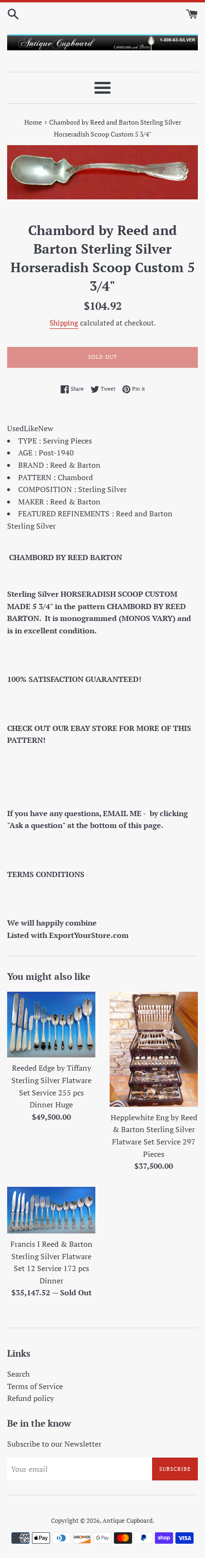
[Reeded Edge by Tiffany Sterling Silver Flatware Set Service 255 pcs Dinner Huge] (51, 1025)
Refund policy (30, 1398)
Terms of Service (35, 1386)
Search (18, 1374)
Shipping (64, 322)
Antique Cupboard (127, 1521)
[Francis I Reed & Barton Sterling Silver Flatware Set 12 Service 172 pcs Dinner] (51, 1210)
